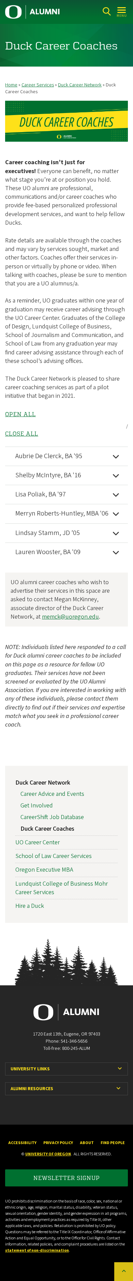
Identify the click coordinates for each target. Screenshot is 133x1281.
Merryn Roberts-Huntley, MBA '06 (61, 513)
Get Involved (36, 805)
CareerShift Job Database (52, 817)
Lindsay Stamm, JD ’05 (47, 533)
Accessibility (22, 1143)
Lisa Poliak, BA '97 (40, 494)
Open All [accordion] (20, 414)
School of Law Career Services (53, 856)
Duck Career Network (80, 85)
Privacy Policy (58, 1143)
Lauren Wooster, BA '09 (47, 552)
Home (11, 85)
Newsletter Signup (66, 1177)
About (87, 1143)
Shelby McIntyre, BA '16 (48, 475)
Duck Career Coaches (47, 829)
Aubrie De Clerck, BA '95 (48, 456)
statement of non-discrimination (37, 1250)
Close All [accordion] (21, 433)
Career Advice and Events (52, 794)
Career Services (37, 85)
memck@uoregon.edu (70, 617)
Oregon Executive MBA (44, 869)
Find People (113, 1143)
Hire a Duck (29, 906)
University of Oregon (48, 1154)
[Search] (106, 11)
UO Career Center (37, 842)
